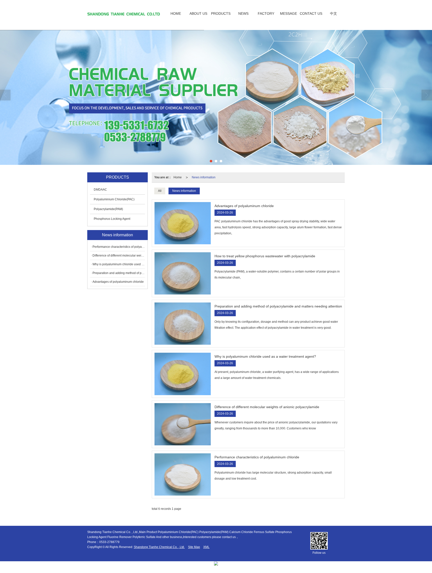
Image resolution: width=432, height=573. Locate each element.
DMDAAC (100, 189)
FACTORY (266, 13)
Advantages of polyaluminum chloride (118, 282)
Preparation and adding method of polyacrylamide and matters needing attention (118, 273)
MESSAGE (288, 13)
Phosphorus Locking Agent (112, 219)
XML (206, 547)
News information (204, 177)
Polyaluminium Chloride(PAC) (114, 199)
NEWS (243, 13)
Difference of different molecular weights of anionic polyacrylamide (118, 255)
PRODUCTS (220, 13)
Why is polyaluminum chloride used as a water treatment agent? (118, 264)
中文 (333, 13)
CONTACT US (311, 13)
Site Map (194, 547)
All (160, 191)
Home (178, 177)
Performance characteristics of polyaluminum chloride (118, 247)
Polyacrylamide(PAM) (108, 209)
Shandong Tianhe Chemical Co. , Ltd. (159, 547)
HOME (175, 13)
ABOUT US (198, 13)
